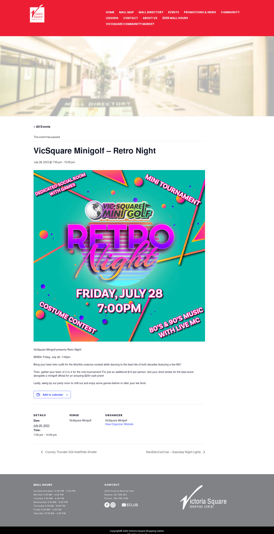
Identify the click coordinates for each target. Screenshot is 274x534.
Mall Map (126, 12)
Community (230, 12)
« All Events (42, 126)
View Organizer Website (119, 424)
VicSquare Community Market (130, 24)
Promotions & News (200, 12)
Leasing (112, 18)
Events (173, 12)
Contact (130, 18)
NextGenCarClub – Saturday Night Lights (173, 452)
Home (110, 12)
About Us (150, 18)
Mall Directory (151, 12)
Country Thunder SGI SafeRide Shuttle (71, 452)
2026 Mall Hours (175, 18)
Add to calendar (53, 394)
